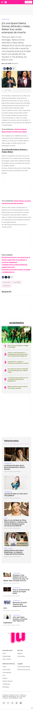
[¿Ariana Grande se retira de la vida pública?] (16, 482)
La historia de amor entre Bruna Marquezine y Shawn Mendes (14, 467)
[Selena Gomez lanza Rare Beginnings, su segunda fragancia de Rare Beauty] (16, 539)
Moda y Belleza (8, 548)
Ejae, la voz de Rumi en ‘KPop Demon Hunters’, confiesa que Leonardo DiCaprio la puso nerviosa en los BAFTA (15, 523)
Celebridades (5, 19)
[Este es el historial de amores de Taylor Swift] (7, 589)
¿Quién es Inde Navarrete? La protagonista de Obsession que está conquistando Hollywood (18, 354)
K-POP (6, 518)
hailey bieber (16, 282)
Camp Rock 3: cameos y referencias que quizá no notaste (18, 362)
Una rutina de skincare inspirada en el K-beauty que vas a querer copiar (18, 370)
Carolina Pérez (16, 471)
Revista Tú (15, 63)
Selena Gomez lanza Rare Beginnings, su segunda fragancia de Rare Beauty (14, 552)
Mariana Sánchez (16, 595)
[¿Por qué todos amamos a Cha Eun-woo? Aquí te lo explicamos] (7, 617)
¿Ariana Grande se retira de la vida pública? (15, 495)
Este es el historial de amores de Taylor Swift (21, 591)
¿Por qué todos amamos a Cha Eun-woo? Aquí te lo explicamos (15, 620)
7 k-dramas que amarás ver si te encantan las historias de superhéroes (18, 379)
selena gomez (6, 282)
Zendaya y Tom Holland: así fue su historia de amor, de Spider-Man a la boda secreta (15, 578)
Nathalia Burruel (17, 556)
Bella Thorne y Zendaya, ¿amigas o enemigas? (18, 346)
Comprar (28, 2)
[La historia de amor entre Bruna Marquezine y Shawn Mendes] (16, 454)
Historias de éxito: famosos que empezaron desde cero (15, 605)
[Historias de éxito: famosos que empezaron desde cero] (7, 602)
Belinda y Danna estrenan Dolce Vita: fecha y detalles (18, 387)
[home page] (5, 2)
